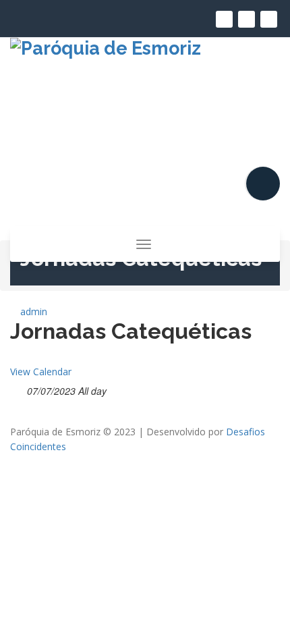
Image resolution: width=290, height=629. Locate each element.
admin (32, 311)
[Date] (17, 388)
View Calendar (40, 371)
